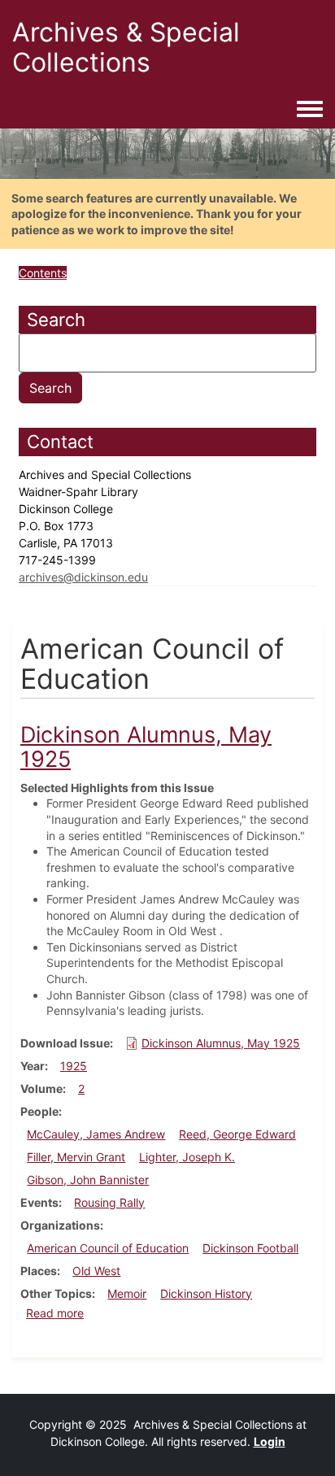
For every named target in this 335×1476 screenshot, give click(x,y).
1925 (73, 1066)
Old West (96, 1271)
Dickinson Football (250, 1248)
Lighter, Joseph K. (187, 1157)
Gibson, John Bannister (88, 1179)
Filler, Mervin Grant (76, 1157)
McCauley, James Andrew (96, 1134)
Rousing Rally (109, 1202)
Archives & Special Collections (126, 47)
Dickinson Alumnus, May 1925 (220, 1043)
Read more (55, 1313)
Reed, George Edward (237, 1134)
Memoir (126, 1293)
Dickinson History (206, 1293)
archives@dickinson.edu (83, 577)
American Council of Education (108, 1248)
